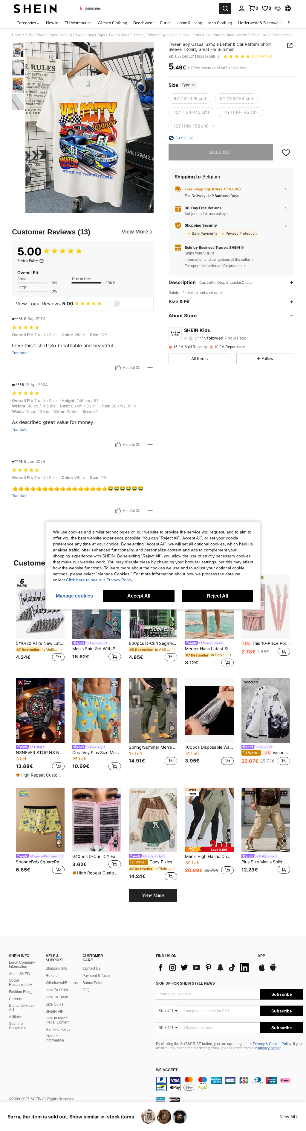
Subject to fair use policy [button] (205, 213)
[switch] (114, 304)
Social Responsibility (20, 982)
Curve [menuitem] (165, 22)
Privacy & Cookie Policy (272, 1044)
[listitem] (40, 621)
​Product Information (55, 1038)
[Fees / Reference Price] (188, 68)
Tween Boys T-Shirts (125, 35)
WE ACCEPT (167, 1070)
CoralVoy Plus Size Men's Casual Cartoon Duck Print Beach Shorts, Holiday (96, 752)
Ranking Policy (58, 1029)
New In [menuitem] (52, 22)
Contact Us (91, 968)
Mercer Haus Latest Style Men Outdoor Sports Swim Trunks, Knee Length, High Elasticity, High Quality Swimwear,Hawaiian (209, 648)
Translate (19, 353)
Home (17, 35)
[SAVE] (286, 152)
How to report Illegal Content (57, 1020)
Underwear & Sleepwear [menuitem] (260, 22)
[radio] (190, 98)
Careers (15, 999)
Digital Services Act (21, 1007)
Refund (52, 976)
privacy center (269, 1048)
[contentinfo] (229, 1084)
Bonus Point (92, 983)
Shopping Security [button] (201, 225)
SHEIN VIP (54, 1011)
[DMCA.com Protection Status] (174, 1099)
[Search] (225, 8)
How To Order (57, 990)
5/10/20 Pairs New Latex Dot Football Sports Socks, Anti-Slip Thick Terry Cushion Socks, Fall (40, 643)
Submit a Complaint (17, 1025)
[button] (277, 8)
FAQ (85, 990)
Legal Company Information (22, 964)
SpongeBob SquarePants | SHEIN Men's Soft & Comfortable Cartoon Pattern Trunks (40, 861)
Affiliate (15, 1017)
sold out (220, 152)
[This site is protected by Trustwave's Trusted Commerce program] (160, 1099)
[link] (253, 8)
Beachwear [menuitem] (143, 22)
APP (261, 956)
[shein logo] (35, 8)
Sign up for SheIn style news (185, 983)
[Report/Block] (150, 367)
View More (153, 895)
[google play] (273, 970)
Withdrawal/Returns (62, 983)
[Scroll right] (289, 22)
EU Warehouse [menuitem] (78, 22)
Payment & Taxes (96, 976)
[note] (39, 775)
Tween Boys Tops (90, 35)
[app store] (262, 970)
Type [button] (186, 85)
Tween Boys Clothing (54, 35)
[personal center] (241, 8)
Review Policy (27, 261)
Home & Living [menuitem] (189, 22)
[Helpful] (118, 367)
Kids (29, 35)
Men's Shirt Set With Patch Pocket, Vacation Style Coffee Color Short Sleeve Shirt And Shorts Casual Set (96, 648)
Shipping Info (56, 968)
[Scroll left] (281, 22)
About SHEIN (19, 974)
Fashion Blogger (22, 992)
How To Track (57, 997)
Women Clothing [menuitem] (112, 22)
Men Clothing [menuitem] (220, 22)
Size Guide (55, 1004)
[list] (204, 967)
